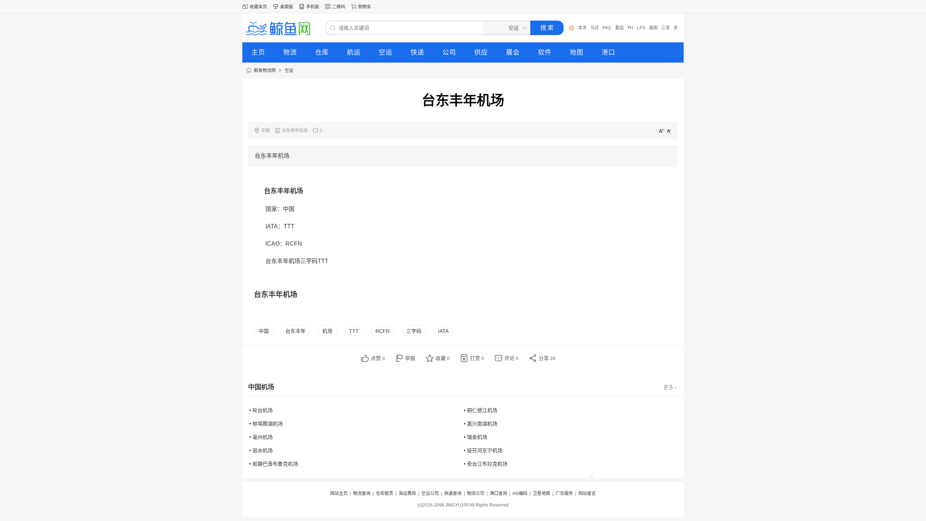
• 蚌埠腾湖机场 (266, 424)
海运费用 (407, 493)
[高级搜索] (569, 28)
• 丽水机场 (261, 450)
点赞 (378, 358)
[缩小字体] (669, 131)
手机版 (312, 6)
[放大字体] (661, 131)
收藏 (443, 358)
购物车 (364, 6)
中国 (264, 331)
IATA (443, 331)
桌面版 (286, 6)
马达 (594, 27)
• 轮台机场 (261, 410)
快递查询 (453, 493)
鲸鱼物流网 (265, 70)
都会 (619, 27)
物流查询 (361, 493)
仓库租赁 (384, 493)
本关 (582, 27)
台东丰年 (295, 331)
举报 (410, 358)
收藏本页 (258, 6)
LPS (641, 27)
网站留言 (587, 493)
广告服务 (564, 493)
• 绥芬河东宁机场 (483, 450)
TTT (354, 331)
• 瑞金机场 (475, 437)
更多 (670, 387)
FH (630, 27)
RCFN (382, 331)
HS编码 (520, 493)
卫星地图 (541, 493)
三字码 (413, 331)
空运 (289, 70)
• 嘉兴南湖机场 (480, 424)
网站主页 (339, 493)
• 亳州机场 (261, 437)
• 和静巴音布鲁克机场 (273, 464)
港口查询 (498, 493)
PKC (607, 27)
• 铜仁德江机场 (480, 410)
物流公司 (475, 493)
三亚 (665, 27)
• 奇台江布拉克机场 (485, 464)
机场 (327, 331)
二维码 (338, 6)
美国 (653, 27)
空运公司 (430, 493)
